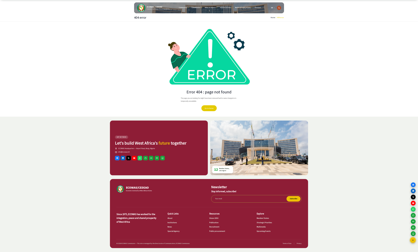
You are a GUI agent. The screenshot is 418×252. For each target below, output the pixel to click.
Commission (197, 7)
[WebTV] (145, 158)
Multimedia (261, 227)
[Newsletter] (157, 158)
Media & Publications (243, 7)
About (170, 218)
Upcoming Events (264, 231)
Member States (263, 218)
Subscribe (293, 199)
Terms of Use (287, 243)
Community (184, 7)
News (170, 227)
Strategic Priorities (264, 222)
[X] (128, 158)
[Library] (162, 158)
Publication (213, 222)
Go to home (209, 108)
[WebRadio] (151, 158)
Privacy (299, 243)
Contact (258, 7)
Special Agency (174, 231)
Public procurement (217, 231)
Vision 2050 (213, 218)
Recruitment (214, 227)
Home (273, 17)
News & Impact (211, 7)
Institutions (172, 222)
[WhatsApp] (140, 158)
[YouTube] (134, 158)
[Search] (279, 8)
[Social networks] (413, 240)
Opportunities (226, 7)
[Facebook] (117, 158)
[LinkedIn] (123, 158)
